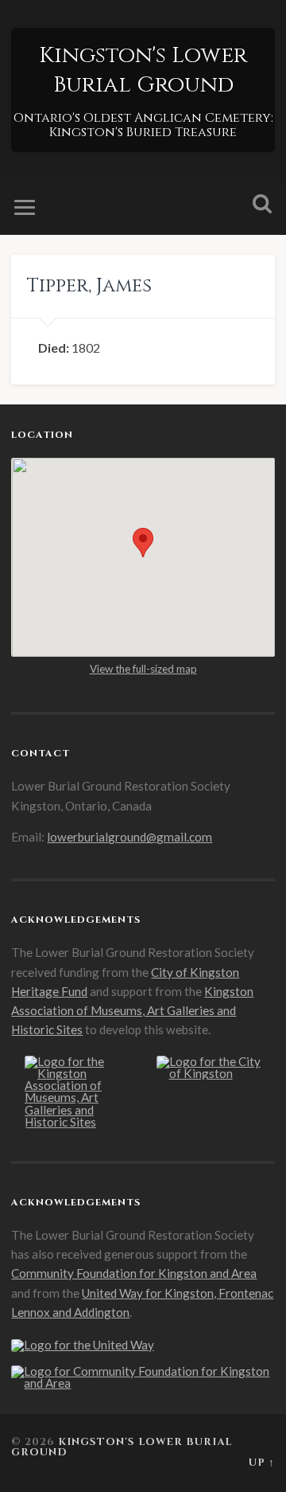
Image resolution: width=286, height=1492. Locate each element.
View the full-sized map (143, 668)
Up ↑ (262, 1463)
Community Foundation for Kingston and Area (134, 1273)
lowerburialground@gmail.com (129, 837)
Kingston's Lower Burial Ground (143, 70)
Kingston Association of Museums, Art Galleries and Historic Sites (132, 1010)
